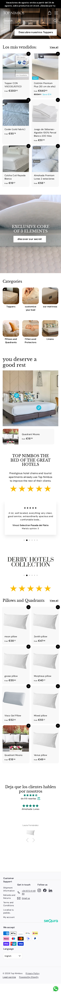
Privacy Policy (32, 973)
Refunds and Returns (9, 897)
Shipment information (9, 889)
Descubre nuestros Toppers (36, 32)
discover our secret (30, 239)
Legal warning (9, 977)
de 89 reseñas (28, 798)
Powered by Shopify (28, 977)
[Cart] (49, 13)
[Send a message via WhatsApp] (55, 988)
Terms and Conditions (8, 904)
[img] (30, 795)
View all (54, 47)
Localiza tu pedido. (8, 911)
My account (9, 917)
